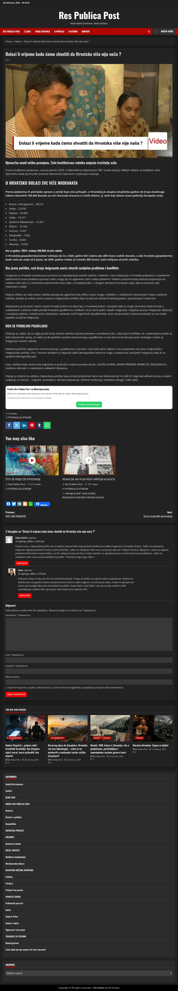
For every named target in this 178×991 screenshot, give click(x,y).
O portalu (59, 31)
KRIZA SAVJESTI (13, 850)
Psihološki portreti (14, 903)
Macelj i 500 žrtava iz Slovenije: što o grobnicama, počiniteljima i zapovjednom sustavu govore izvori (109, 748)
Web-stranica (12, 676)
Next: (157, 514)
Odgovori (22, 563)
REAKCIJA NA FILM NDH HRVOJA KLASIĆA (88, 479)
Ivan (20, 570)
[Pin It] (31, 425)
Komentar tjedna (13, 843)
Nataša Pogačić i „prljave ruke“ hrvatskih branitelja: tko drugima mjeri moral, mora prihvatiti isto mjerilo (22, 750)
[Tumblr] (39, 425)
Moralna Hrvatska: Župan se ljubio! (151, 745)
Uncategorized (15, 738)
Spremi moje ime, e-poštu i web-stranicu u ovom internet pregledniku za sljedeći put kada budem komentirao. (66, 687)
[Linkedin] (24, 425)
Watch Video (167, 31)
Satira (8, 910)
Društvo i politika (14, 817)
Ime (15, 654)
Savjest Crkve (12, 916)
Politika (139, 738)
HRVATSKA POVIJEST (15, 830)
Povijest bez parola (14, 890)
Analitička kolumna (14, 784)
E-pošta (17, 665)
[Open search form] (149, 31)
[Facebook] (9, 425)
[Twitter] (16, 425)
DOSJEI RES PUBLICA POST (18, 804)
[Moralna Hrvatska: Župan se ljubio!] (152, 728)
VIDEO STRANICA (42, 31)
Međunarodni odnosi (15, 863)
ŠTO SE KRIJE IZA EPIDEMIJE (23, 479)
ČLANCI (27, 31)
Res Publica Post (89, 15)
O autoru (73, 31)
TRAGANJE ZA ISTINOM (16, 936)
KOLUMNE (10, 837)
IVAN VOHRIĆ (89, 493)
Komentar (18, 615)
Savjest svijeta (12, 923)
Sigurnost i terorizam (15, 929)
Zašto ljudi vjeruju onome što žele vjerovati (26, 949)
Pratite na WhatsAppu (89, 404)
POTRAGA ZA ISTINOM (19, 417)
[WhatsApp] (47, 425)
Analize (97, 738)
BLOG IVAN (10, 797)
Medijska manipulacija (15, 857)
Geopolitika (11, 824)
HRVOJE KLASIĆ (73, 493)
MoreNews (99, 987)
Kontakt (86, 31)
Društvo (9, 810)
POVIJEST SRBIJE (13, 896)
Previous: (16, 514)
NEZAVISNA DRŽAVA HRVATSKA (20, 870)
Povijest (106, 738)
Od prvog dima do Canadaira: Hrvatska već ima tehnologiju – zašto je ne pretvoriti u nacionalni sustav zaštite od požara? (67, 750)
